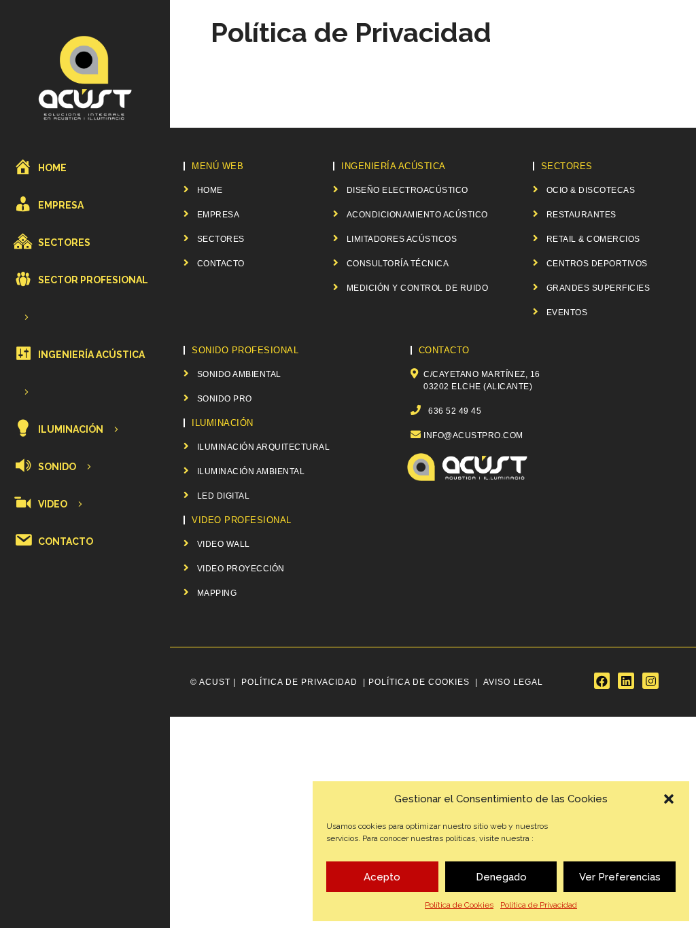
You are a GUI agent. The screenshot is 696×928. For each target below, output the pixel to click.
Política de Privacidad (538, 905)
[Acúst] (85, 77)
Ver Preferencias (620, 877)
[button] (669, 799)
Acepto (382, 877)
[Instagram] (650, 681)
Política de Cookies (459, 905)
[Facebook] (602, 681)
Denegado (501, 877)
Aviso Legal (513, 682)
